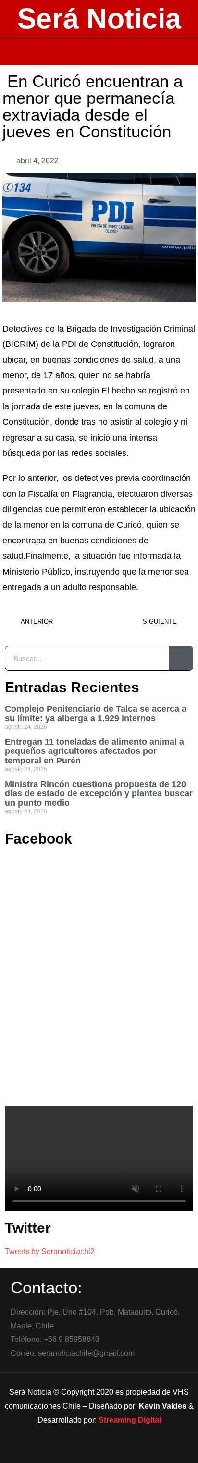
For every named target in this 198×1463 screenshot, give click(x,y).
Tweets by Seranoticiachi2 (50, 1251)
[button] (99, 52)
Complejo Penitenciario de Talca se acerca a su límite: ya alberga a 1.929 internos (95, 713)
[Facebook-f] (73, 1451)
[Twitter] (99, 1451)
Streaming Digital (130, 1420)
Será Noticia (99, 19)
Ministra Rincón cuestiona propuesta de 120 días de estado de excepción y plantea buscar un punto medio (99, 793)
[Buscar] (181, 658)
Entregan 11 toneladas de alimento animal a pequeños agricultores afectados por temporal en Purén (94, 751)
